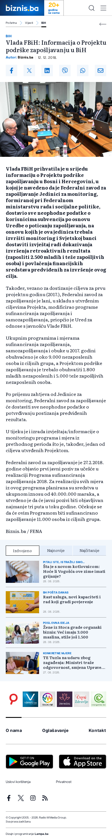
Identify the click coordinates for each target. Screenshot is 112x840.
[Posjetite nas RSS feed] (45, 798)
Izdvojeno (22, 550)
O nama (14, 730)
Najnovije (56, 550)
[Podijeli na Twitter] (29, 70)
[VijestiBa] (30, 699)
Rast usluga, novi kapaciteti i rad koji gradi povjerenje (72, 599)
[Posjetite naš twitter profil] (21, 798)
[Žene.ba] (64, 699)
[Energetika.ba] (98, 699)
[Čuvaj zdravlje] (81, 699)
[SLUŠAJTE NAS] (47, 699)
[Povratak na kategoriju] (102, 24)
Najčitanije (89, 550)
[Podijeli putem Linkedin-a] (47, 70)
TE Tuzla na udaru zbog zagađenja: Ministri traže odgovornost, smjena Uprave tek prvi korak (72, 662)
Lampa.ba (42, 834)
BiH (43, 23)
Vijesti (29, 23)
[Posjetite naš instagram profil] (33, 798)
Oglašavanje (55, 730)
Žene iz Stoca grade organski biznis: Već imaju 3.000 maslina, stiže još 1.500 (72, 632)
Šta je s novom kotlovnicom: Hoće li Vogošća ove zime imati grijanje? (74, 571)
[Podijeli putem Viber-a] (65, 70)
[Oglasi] (13, 699)
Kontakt (97, 730)
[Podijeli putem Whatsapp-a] (82, 70)
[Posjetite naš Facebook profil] (9, 798)
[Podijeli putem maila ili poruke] (100, 70)
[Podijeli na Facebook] (11, 70)
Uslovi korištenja (18, 782)
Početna (11, 23)
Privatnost (64, 782)
